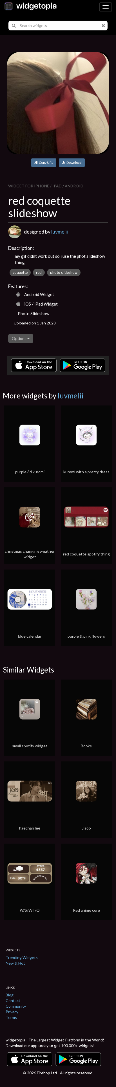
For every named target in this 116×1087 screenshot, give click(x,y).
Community (16, 1006)
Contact (13, 1000)
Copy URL (45, 162)
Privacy (12, 1011)
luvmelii (59, 231)
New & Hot (15, 963)
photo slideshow (63, 272)
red (39, 272)
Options (19, 338)
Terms (11, 1017)
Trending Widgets (22, 957)
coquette (20, 272)
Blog (10, 994)
